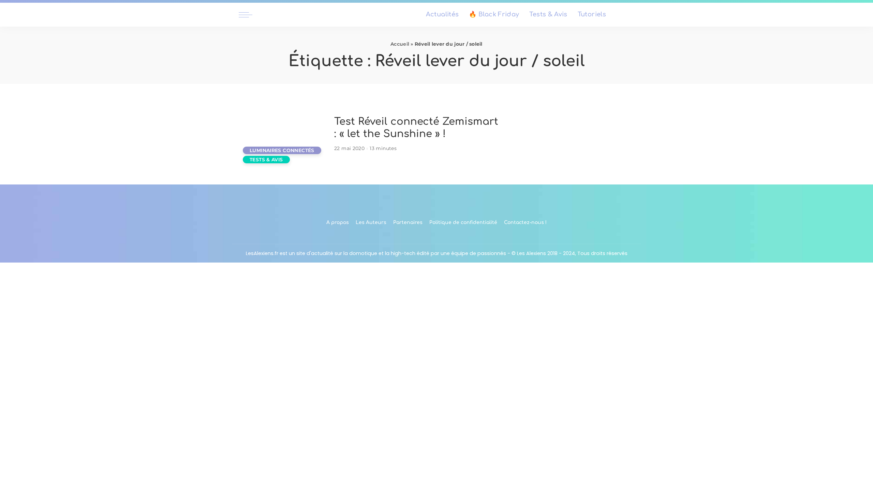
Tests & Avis (266, 160)
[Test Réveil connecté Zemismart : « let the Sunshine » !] (283, 134)
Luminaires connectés (282, 150)
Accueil (399, 44)
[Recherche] (630, 15)
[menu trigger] (249, 15)
